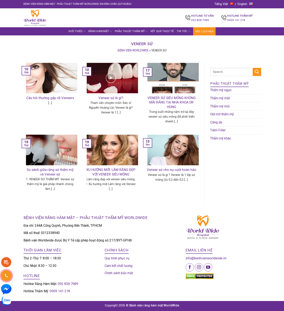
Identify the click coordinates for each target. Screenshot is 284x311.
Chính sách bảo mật (119, 273)
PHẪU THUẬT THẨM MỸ (130, 31)
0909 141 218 (236, 20)
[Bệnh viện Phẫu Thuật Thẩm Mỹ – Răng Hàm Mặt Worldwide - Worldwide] (43, 17)
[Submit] (257, 72)
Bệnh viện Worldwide (133, 50)
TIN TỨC (182, 31)
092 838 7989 (200, 20)
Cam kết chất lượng (118, 266)
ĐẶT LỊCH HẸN (204, 31)
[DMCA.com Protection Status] (200, 276)
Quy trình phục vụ (117, 258)
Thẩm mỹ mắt (220, 98)
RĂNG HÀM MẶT (98, 31)
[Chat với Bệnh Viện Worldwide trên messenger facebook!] (6, 289)
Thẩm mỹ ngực (221, 90)
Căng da (216, 122)
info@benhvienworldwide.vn (206, 258)
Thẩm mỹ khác (220, 138)
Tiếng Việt (221, 4)
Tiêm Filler (218, 130)
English (242, 4)
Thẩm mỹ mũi (220, 106)
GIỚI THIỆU (75, 31)
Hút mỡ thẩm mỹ (222, 114)
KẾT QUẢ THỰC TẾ (162, 31)
